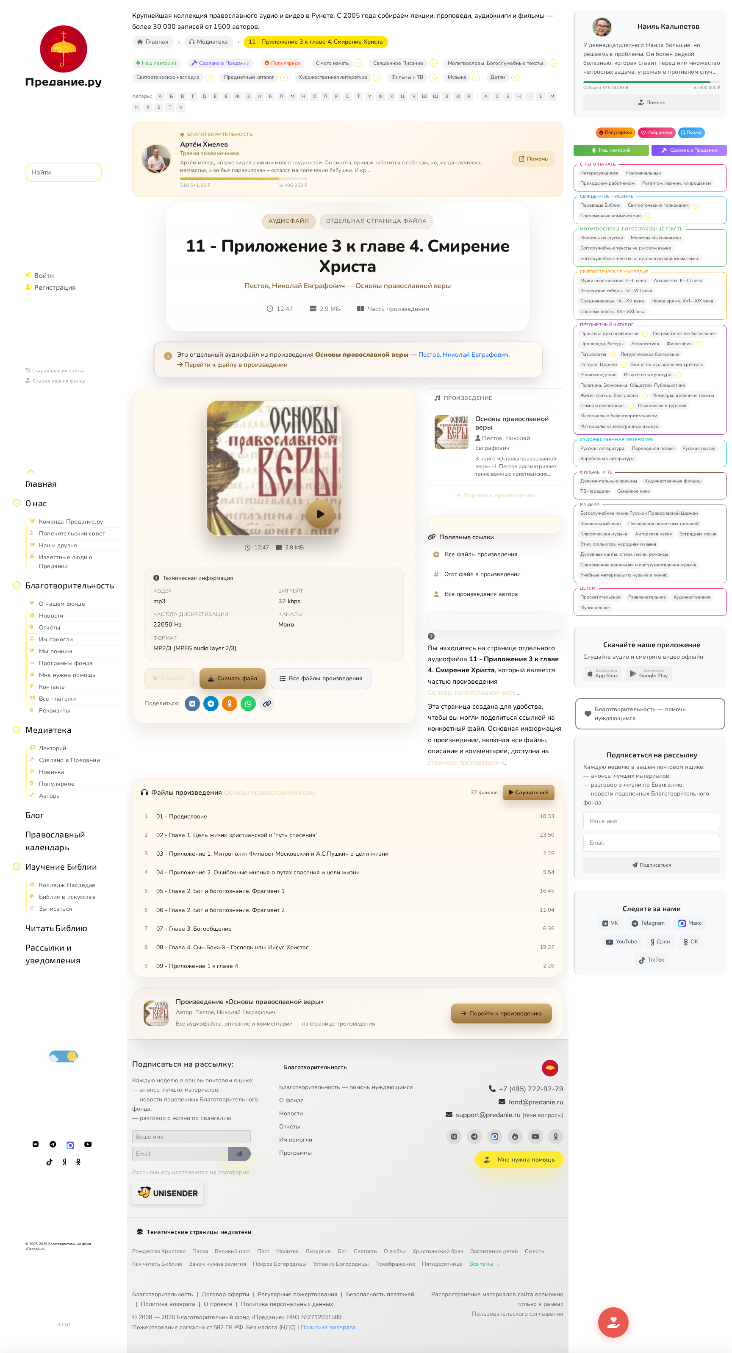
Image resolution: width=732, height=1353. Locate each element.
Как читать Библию (157, 1264)
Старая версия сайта (57, 370)
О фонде (291, 1100)
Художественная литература (333, 77)
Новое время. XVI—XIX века (682, 301)
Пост (263, 1251)
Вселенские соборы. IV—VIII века (616, 291)
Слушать (173, 678)
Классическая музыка (603, 534)
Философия (679, 344)
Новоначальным (643, 173)
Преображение (395, 1264)
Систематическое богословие (684, 333)
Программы (295, 1153)
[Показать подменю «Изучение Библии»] (16, 866)
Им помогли (295, 1140)
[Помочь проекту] (613, 1322)
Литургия (318, 1251)
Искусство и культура (647, 375)
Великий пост (232, 1251)
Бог (342, 1251)
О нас (36, 503)
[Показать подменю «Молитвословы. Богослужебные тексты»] (553, 63)
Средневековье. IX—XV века (612, 301)
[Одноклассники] (78, 1162)
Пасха (200, 1251)
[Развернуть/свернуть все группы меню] (30, 471)
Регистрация (55, 287)
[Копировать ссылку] (266, 703)
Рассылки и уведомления (52, 953)
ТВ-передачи (595, 491)
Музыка (457, 77)
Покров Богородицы (279, 1264)
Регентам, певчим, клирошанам (676, 183)
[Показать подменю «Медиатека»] (16, 729)
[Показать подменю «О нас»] (16, 503)
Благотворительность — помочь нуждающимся (346, 1087)
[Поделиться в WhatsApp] (248, 703)
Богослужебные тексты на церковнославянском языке (639, 258)
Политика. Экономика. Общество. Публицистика (632, 385)
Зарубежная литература (607, 458)
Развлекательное (647, 597)
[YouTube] (88, 1144)
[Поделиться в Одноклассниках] (229, 703)
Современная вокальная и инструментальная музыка (638, 565)
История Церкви (598, 364)
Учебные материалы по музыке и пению (623, 575)
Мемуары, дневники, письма (683, 395)
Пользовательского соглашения (517, 1314)
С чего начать (332, 63)
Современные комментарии (610, 216)
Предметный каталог (249, 77)
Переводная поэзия (653, 448)
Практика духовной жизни (609, 333)
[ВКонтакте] (35, 1144)
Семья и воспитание (602, 405)
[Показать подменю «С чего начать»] (358, 63)
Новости (291, 1113)
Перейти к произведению (500, 495)
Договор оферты (225, 1294)
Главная (41, 483)
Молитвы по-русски (601, 238)
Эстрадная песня (697, 534)
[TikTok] (49, 1162)
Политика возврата (168, 1304)
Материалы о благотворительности (618, 416)
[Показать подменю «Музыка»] (476, 77)
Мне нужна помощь (526, 1160)
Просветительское (600, 597)
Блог (34, 815)
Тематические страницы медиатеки (199, 1232)
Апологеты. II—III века (678, 280)
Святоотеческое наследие (168, 77)
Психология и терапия (662, 405)
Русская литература (602, 448)
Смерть (534, 1251)
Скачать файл (237, 678)
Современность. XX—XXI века (613, 311)
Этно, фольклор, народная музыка (618, 544)
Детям (498, 77)
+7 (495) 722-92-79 (531, 1089)
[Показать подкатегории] (696, 206)
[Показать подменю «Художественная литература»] (376, 77)
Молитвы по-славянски (656, 238)
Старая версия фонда (59, 380)
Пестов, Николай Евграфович (294, 286)
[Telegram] (53, 1144)
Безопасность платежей (380, 1294)
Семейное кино (633, 491)
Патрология (593, 354)
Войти (44, 275)
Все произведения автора (481, 594)
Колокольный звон (600, 524)
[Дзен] (64, 1162)
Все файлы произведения (326, 678)
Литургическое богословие (650, 354)
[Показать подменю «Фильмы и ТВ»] (433, 77)
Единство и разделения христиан (667, 364)
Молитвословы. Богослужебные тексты (495, 63)
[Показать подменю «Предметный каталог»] (284, 77)
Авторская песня (653, 534)
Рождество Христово (159, 1251)
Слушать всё (531, 792)
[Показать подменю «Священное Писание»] (433, 63)
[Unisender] (167, 1192)
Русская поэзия (698, 448)
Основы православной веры (403, 286)
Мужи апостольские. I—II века (613, 280)
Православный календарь (55, 840)
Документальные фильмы (608, 481)
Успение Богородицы (341, 1264)
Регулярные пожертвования (298, 1294)
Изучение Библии (61, 866)
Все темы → (484, 1264)
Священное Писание (398, 63)
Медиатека (48, 729)
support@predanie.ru (509, 1115)
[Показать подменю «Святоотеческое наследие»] (209, 77)
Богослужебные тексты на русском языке (625, 248)
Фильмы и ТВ (407, 77)
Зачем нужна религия (217, 1264)
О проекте (218, 1304)
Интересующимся (599, 173)
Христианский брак (438, 1251)
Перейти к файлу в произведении (236, 364)
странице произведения (466, 762)
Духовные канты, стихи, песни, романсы (624, 554)
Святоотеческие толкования (658, 205)
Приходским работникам (607, 183)
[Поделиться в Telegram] (211, 703)
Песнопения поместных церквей (663, 524)
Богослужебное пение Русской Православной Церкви (639, 513)
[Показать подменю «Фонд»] (16, 585)
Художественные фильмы (673, 481)
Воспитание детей (494, 1251)
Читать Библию (56, 928)
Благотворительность (69, 585)
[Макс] (70, 1144)
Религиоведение (598, 375)
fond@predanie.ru (536, 1102)
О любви (395, 1251)
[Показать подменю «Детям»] (515, 77)
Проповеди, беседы (602, 344)
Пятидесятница (442, 1264)
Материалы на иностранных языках (619, 426)
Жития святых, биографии (609, 395)
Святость (365, 1251)
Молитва (287, 1251)
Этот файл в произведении (483, 574)
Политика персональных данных (287, 1304)
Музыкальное (595, 607)
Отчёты (289, 1127)
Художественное (692, 597)
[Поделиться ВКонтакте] (192, 703)
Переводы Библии (600, 205)
